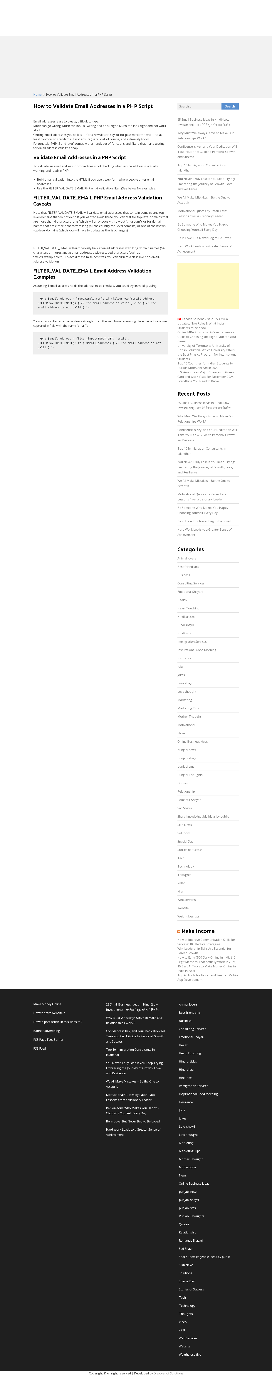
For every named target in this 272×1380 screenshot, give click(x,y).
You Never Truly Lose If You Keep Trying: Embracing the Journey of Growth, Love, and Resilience (206, 184)
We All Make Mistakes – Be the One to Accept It (203, 200)
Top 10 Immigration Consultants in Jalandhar (201, 167)
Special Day (185, 841)
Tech (180, 858)
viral (180, 891)
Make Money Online (47, 1004)
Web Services (186, 900)
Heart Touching (188, 608)
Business (183, 575)
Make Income (198, 931)
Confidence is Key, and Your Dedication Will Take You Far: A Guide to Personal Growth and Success (207, 151)
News (181, 733)
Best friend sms (188, 567)
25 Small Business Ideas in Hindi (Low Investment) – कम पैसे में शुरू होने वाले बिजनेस (204, 122)
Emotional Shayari (190, 592)
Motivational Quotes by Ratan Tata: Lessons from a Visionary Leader (202, 213)
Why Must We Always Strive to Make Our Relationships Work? (205, 135)
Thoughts (184, 875)
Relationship (186, 791)
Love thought (186, 692)
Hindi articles (186, 617)
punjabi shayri (187, 758)
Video (181, 883)
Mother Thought (189, 717)
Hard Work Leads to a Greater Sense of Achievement (204, 248)
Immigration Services (192, 642)
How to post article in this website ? (57, 1022)
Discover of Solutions (168, 1373)
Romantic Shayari (189, 800)
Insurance (184, 658)
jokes (181, 675)
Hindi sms (184, 633)
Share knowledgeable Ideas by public (203, 816)
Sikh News (184, 825)
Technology (185, 866)
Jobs (180, 667)
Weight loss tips (188, 916)
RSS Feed (39, 1048)
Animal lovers (186, 558)
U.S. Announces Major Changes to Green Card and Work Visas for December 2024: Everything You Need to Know (205, 376)
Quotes (182, 783)
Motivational (186, 725)
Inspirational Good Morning (196, 650)
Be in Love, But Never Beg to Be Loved (204, 238)
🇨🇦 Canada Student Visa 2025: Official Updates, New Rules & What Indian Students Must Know (203, 323)
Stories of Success (189, 850)
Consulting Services (191, 583)
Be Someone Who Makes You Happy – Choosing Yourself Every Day (204, 227)
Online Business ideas (192, 741)
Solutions (184, 833)
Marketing (184, 700)
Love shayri (185, 683)
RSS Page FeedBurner (48, 1040)
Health (182, 600)
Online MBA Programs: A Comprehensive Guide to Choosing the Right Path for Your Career (206, 336)
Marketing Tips (188, 708)
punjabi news (186, 750)
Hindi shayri (185, 625)
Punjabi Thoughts (190, 775)
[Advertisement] (136, 64)
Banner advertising (46, 1031)
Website (183, 908)
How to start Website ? (49, 1013)
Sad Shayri (184, 808)
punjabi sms (185, 766)
